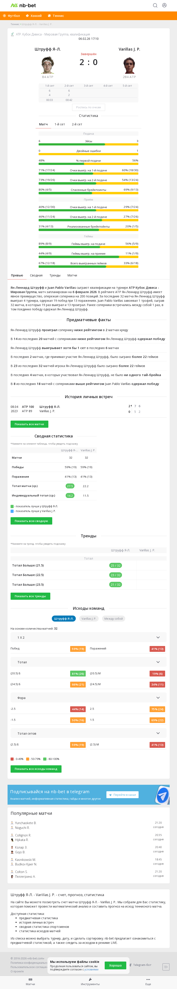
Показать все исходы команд (36, 769)
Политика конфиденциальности (31, 963)
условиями (91, 969)
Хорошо (115, 965)
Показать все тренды (30, 596)
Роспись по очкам (88, 107)
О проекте (17, 971)
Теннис (15, 24)
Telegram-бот (142, 965)
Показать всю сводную (31, 521)
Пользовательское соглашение (31, 967)
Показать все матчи (29, 424)
